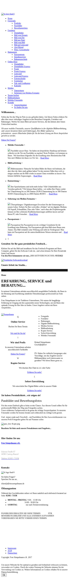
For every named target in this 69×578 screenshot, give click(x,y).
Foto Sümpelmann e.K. (10, 443)
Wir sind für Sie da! (18, 333)
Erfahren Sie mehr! (34, 372)
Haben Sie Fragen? (8, 140)
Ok (4, 575)
